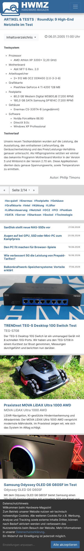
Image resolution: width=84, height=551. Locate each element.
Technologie (63, 214)
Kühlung (38, 205)
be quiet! (11, 200)
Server (20, 214)
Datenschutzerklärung (30, 532)
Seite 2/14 (20, 190)
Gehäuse (56, 200)
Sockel (48, 214)
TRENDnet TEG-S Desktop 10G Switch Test (40, 325)
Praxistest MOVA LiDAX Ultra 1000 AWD (37, 405)
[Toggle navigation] (75, 6)
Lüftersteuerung (16, 210)
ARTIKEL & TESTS (19, 19)
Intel (26, 205)
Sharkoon (34, 214)
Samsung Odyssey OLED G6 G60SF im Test (40, 485)
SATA (9, 214)
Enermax (25, 200)
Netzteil (35, 210)
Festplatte (41, 200)
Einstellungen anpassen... (19, 544)
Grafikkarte (13, 205)
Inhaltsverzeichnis (20, 37)
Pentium (66, 210)
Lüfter (50, 205)
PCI (55, 210)
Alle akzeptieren (65, 545)
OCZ (46, 210)
